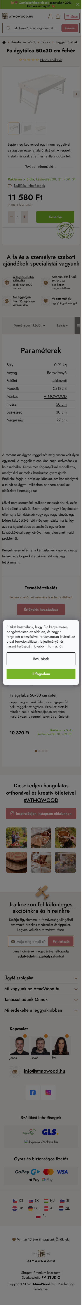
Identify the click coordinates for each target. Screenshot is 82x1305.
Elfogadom (41, 673)
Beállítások (41, 658)
